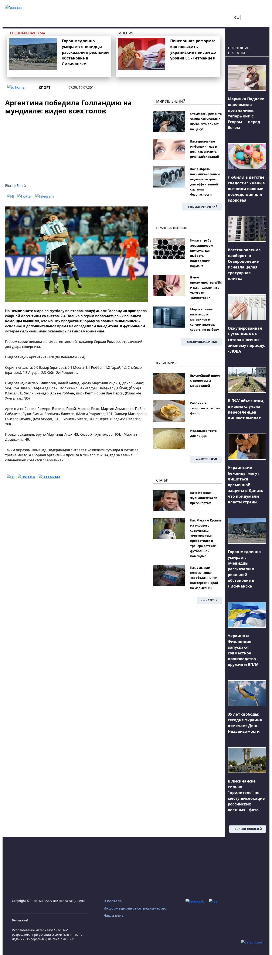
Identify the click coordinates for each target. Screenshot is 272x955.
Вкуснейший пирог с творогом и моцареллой (205, 380)
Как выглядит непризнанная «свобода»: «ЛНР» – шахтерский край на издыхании (205, 577)
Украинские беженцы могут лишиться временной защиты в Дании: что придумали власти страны (245, 484)
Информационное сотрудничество (134, 908)
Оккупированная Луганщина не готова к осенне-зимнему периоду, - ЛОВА (246, 340)
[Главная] (13, 7)
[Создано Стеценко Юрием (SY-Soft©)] (251, 941)
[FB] (10, 196)
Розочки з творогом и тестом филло (205, 408)
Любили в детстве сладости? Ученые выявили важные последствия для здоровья (246, 189)
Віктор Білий (15, 185)
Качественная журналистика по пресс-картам (204, 498)
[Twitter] (24, 196)
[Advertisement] (76, 146)
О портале (112, 901)
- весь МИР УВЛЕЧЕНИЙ (202, 207)
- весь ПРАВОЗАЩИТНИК (201, 342)
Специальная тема (27, 33)
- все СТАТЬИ (209, 600)
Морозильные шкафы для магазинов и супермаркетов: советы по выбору (204, 319)
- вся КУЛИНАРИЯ (206, 459)
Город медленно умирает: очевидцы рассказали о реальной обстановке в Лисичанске (85, 52)
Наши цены (114, 915)
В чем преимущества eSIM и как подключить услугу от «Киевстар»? (206, 287)
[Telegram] (44, 196)
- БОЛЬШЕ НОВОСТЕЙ (247, 829)
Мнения (125, 33)
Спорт (44, 87)
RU (236, 17)
